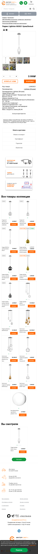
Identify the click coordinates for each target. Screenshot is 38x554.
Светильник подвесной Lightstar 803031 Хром (24, 385)
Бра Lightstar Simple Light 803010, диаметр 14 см (15, 412)
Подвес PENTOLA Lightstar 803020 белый (5, 249)
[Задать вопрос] (6, 30)
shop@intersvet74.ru (19, 520)
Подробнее (32, 545)
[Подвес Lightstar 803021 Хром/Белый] (19, 43)
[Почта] (25, 3)
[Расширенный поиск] (30, 8)
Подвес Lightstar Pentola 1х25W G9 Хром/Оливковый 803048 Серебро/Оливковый (23, 250)
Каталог (19, 459)
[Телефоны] (21, 3)
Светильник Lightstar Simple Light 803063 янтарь (24, 330)
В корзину (30, 81)
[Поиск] (33, 8)
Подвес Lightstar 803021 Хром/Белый (14, 449)
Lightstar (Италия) (30, 89)
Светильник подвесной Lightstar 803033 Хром (6, 385)
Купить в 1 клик (10, 81)
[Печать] (4, 30)
